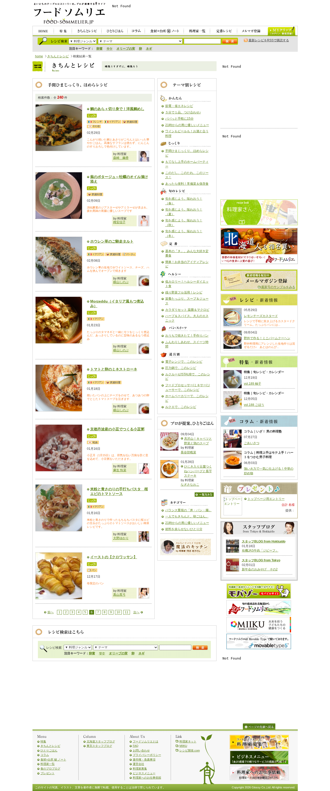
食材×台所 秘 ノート (53, 759)
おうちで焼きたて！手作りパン (187, 335)
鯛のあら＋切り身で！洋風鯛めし (117, 109)
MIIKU (183, 745)
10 (118, 612)
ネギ (149, 48)
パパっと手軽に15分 (179, 118)
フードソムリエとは (145, 741)
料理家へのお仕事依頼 (147, 777)
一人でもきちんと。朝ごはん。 (187, 516)
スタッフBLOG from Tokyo (261, 560)
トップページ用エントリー (266, 499)
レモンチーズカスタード (261, 316)
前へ (50, 612)
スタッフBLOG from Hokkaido (263, 541)
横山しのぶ (121, 282)
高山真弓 (119, 594)
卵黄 (99, 48)
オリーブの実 (126, 48)
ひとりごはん (48, 750)
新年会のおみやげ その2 (260, 569)
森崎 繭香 (121, 158)
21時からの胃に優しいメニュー (187, 125)
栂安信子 (119, 222)
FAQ (135, 745)
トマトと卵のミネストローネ (113, 369)
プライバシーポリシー (147, 754)
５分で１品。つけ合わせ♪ (183, 112)
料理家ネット (187, 741)
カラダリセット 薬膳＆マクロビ (187, 310)
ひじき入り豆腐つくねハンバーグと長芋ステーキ (198, 471)
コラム (44, 754)
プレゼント (47, 773)
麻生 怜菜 (119, 470)
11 (126, 612)
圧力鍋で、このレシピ (180, 368)
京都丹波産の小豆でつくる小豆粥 (117, 429)
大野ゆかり (121, 538)
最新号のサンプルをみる (278, 287)
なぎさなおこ (190, 484)
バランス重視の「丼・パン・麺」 (188, 510)
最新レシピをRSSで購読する (269, 40)
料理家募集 (140, 768)
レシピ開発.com (189, 750)
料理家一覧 (47, 763)
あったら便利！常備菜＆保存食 (187, 183)
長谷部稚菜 (188, 452)
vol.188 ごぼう (254, 405)
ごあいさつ (251, 443)
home (39, 56)
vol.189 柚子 (252, 383)
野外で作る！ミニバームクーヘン (267, 338)
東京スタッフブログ (99, 745)
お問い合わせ (141, 750)
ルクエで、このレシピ (180, 407)
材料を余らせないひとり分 (183, 529)
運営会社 (138, 763)
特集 (43, 741)
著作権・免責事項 (144, 759)
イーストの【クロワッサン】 (113, 557)
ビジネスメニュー (144, 773)
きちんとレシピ (58, 56)
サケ (109, 48)
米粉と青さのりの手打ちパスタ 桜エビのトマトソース (119, 491)
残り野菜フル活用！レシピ (183, 292)
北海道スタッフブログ (101, 741)
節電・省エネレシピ (179, 106)
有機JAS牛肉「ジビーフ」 (260, 550)
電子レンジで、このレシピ (183, 361)
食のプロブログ (50, 768)
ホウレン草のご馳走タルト (112, 241)
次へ (136, 612)
